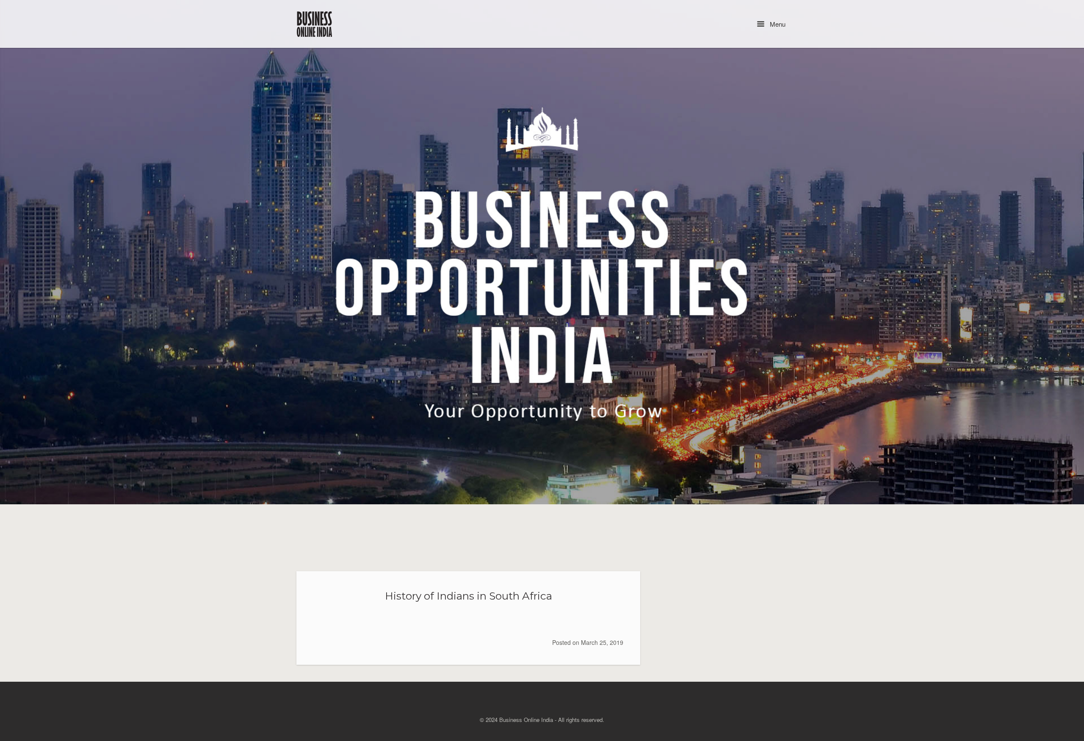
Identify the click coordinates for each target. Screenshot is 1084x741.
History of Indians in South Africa (468, 595)
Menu (776, 23)
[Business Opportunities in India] (315, 24)
